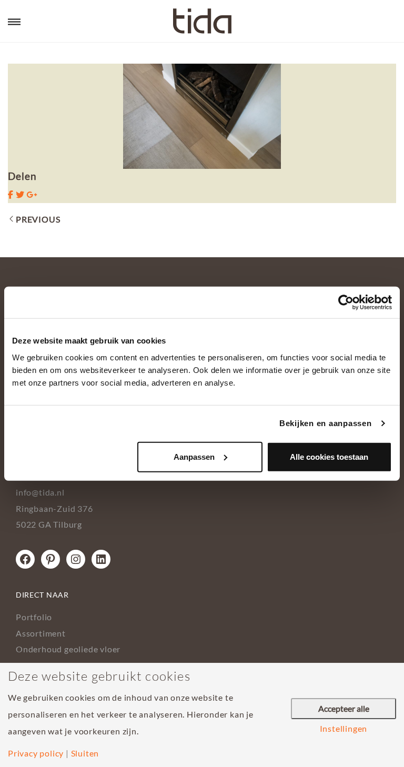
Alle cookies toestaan (329, 456)
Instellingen (344, 728)
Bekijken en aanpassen (325, 423)
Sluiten (85, 753)
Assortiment (41, 633)
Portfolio (34, 617)
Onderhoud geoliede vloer (68, 649)
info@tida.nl (40, 492)
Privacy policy (36, 753)
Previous (38, 219)
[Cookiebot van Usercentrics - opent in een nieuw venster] (346, 302)
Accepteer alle (343, 708)
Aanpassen (194, 456)
